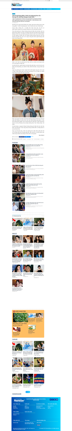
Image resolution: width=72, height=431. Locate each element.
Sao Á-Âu (14, 13)
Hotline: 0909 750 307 (26, 0)
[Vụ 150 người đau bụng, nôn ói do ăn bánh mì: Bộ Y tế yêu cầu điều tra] (17, 379)
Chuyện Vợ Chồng (40, 404)
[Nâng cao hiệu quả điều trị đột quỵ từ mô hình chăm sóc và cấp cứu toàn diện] (28, 222)
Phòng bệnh (27, 407)
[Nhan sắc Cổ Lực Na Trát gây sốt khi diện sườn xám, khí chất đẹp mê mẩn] (39, 254)
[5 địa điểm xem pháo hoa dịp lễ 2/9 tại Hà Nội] (39, 379)
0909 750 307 (39, 422)
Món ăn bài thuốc (16, 413)
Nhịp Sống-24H (16, 404)
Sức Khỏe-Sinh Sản (52, 404)
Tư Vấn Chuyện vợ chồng (40, 408)
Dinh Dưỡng (16, 411)
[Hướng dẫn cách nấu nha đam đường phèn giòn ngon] (32, 327)
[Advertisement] (28, 301)
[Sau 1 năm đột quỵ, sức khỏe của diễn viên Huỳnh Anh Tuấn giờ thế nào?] (28, 254)
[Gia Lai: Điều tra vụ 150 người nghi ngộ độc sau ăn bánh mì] (28, 362)
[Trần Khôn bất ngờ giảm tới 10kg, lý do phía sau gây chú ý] (28, 268)
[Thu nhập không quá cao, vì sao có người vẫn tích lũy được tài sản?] (39, 222)
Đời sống (14, 407)
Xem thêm (28, 392)
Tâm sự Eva (38, 407)
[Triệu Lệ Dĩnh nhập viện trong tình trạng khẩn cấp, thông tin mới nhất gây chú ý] (39, 268)
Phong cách (27, 408)
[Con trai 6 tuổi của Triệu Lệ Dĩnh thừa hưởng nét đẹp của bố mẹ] (18, 169)
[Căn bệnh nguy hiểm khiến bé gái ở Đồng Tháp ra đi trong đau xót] (39, 362)
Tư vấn (49, 407)
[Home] (12, 9)
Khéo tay (14, 414)
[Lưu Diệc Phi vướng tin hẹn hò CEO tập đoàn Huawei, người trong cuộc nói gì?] (18, 187)
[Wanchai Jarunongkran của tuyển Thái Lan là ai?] (28, 379)
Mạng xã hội (15, 408)
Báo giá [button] (38, 425)
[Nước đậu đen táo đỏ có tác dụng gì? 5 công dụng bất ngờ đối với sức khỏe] (16, 329)
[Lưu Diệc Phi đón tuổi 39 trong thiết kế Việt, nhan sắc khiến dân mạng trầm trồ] (17, 283)
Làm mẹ (49, 408)
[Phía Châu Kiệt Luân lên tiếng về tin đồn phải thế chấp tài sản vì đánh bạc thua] (18, 197)
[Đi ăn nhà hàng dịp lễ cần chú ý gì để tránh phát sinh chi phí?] (17, 362)
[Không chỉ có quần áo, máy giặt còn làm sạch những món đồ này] (17, 222)
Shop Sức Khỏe (28, 411)
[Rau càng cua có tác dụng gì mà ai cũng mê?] (20, 317)
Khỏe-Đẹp (27, 404)
